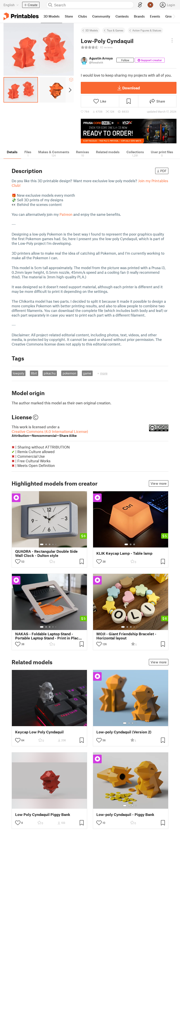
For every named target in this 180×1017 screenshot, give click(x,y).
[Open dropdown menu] (172, 40)
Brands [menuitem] (139, 16)
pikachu (50, 373)
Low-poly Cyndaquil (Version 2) (123, 732)
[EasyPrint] (140, 5)
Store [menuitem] (69, 16)
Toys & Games (115, 30)
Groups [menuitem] (170, 16)
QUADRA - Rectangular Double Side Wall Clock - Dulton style (46, 553)
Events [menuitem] (155, 16)
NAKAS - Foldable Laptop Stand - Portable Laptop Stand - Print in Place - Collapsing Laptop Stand (49, 636)
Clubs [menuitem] (82, 16)
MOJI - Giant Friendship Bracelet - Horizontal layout (126, 636)
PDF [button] (163, 171)
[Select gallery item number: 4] (53, 544)
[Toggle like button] (17, 561)
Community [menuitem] (101, 16)
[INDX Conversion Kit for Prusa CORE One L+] (128, 131)
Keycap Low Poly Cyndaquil (39, 732)
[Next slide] (70, 90)
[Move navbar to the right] (174, 16)
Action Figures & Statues (146, 30)
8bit (34, 373)
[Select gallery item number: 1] (41, 544)
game (87, 373)
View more (159, 483)
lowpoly (18, 373)
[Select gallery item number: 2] (46, 544)
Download (131, 88)
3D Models (91, 30)
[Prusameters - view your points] (150, 5)
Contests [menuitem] (122, 16)
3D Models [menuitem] (51, 16)
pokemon (69, 373)
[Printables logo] (21, 16)
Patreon (65, 214)
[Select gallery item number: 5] (56, 544)
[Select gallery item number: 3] (49, 544)
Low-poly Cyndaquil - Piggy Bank (125, 814)
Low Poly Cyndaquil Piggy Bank (42, 814)
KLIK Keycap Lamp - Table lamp (124, 553)
